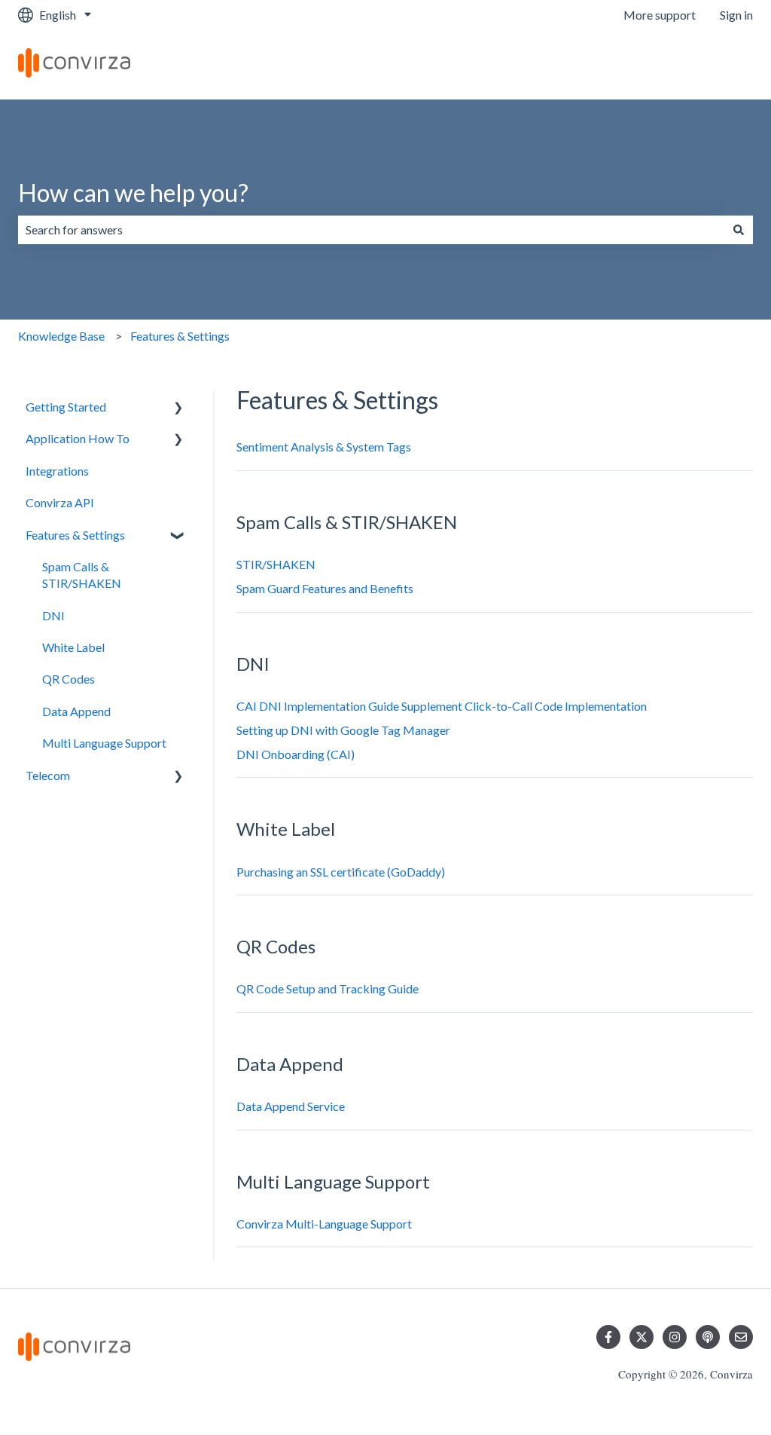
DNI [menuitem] (53, 615)
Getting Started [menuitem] (66, 406)
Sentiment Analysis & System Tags (323, 446)
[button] (178, 408)
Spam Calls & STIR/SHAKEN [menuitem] (81, 574)
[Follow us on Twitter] (641, 1337)
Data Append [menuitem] (76, 711)
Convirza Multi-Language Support (324, 1223)
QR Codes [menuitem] (68, 679)
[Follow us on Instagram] (675, 1337)
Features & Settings (180, 336)
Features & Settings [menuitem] (75, 535)
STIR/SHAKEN (275, 564)
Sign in (736, 15)
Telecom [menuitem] (48, 775)
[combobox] (371, 230)
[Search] (738, 230)
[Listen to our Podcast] (708, 1337)
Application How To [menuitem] (78, 438)
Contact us (710, 64)
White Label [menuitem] (73, 647)
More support (659, 15)
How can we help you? (133, 192)
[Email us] (741, 1337)
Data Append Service (290, 1106)
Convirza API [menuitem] (60, 502)
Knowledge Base (61, 336)
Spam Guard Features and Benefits (324, 588)
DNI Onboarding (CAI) (295, 754)
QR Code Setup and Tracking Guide (327, 988)
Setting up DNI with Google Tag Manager (343, 730)
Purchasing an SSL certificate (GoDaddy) (340, 871)
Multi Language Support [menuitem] (104, 743)
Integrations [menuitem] (57, 471)
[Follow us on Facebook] (608, 1337)
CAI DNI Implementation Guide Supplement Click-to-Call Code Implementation (441, 706)
